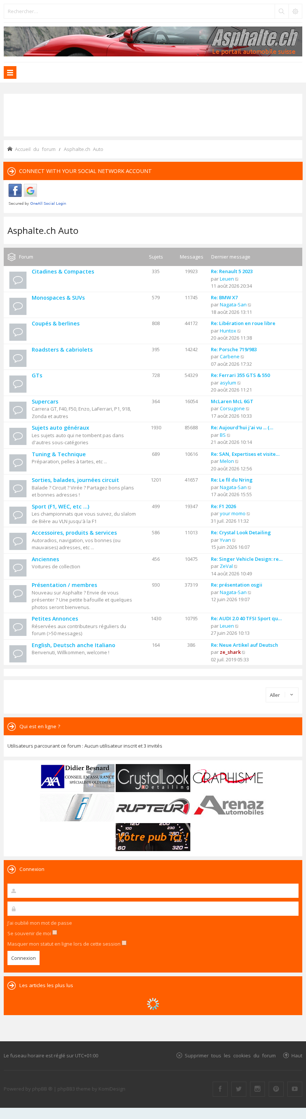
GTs (37, 375)
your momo (233, 513)
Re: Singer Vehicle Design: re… (246, 559)
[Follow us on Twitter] (238, 1089)
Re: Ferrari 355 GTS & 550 (240, 375)
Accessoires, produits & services (74, 532)
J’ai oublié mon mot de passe (39, 922)
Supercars (45, 401)
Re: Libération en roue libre (243, 323)
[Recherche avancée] (295, 11)
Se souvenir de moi (29, 933)
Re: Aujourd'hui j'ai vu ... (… (242, 427)
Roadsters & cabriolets (62, 349)
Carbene (230, 356)
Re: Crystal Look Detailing (241, 532)
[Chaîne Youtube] (294, 1089)
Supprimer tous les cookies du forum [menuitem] (230, 1055)
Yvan (225, 540)
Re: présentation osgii (236, 584)
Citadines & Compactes (63, 271)
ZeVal (226, 566)
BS (223, 435)
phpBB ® (42, 1088)
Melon (227, 461)
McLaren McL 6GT (232, 401)
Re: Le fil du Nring (232, 479)
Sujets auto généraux (60, 427)
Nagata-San (233, 304)
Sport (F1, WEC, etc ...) (60, 506)
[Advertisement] (153, 114)
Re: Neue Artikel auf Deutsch (244, 645)
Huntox (228, 330)
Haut (296, 1055)
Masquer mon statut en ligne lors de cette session (64, 943)
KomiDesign (112, 1088)
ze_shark (230, 652)
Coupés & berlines (55, 323)
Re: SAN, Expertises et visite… (245, 454)
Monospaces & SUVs (58, 297)
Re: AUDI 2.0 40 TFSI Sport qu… (246, 618)
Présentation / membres (64, 584)
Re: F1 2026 (223, 506)
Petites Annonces (55, 618)
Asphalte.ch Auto (42, 230)
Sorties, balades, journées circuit (75, 479)
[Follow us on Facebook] (220, 1089)
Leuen (227, 278)
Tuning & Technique (59, 454)
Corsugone (232, 408)
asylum (228, 382)
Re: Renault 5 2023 (232, 271)
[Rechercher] (281, 11)
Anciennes (45, 559)
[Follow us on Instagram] (257, 1089)
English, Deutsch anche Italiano (73, 645)
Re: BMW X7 (224, 297)
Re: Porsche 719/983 (234, 349)
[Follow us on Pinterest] (276, 1089)
